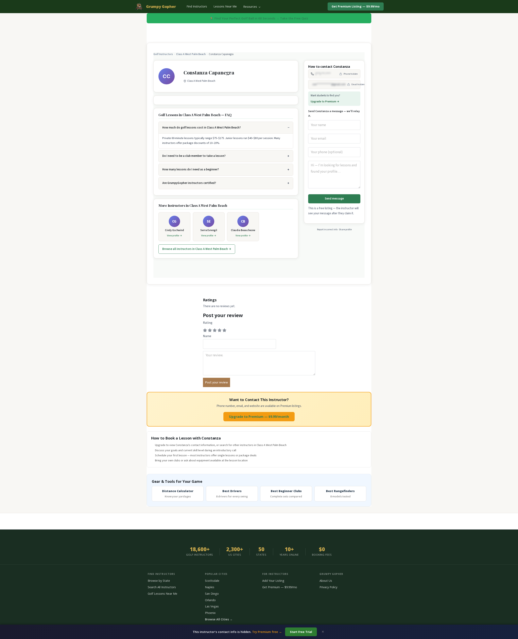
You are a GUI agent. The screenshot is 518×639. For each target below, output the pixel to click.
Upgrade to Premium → (325, 101)
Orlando (210, 600)
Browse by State (159, 581)
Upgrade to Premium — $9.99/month (259, 416)
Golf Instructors (163, 54)
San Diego (212, 593)
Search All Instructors (162, 587)
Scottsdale (212, 581)
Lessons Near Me (225, 6)
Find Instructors (197, 6)
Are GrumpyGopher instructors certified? (189, 183)
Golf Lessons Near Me (162, 593)
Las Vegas (212, 606)
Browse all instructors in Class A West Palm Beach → (196, 249)
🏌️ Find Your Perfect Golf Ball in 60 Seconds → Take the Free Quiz (259, 18)
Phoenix (210, 613)
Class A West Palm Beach (191, 54)
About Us (326, 581)
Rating (207, 323)
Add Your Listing (273, 581)
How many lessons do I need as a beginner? (190, 169)
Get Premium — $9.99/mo (279, 587)
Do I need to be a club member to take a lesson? (194, 156)
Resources (250, 6)
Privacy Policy (328, 587)
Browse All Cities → (218, 619)
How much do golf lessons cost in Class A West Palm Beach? (201, 127)
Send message (334, 198)
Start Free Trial (301, 632)
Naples (209, 587)
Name (207, 336)
